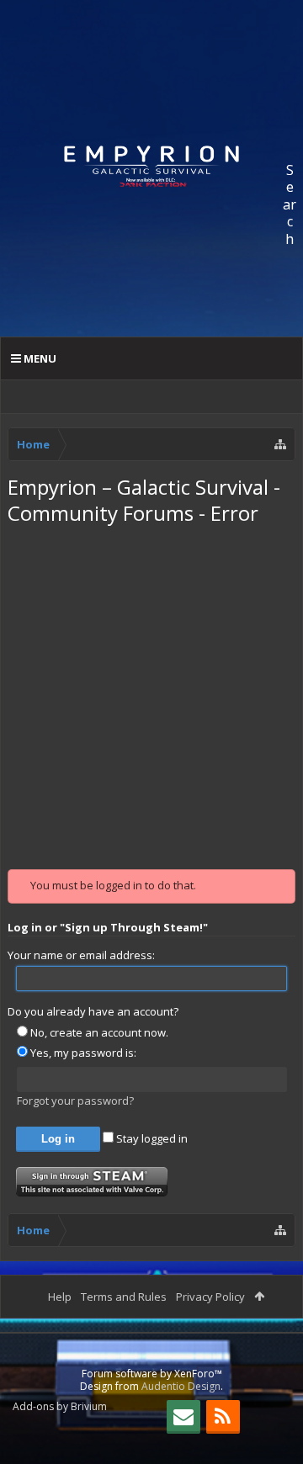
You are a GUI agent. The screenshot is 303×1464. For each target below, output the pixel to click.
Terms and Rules (124, 1296)
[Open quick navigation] (280, 444)
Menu (38, 358)
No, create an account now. (98, 1032)
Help (60, 1296)
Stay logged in (151, 1138)
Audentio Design (181, 1386)
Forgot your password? (75, 1100)
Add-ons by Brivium (60, 1406)
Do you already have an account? (93, 1011)
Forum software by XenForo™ (152, 1373)
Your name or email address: (81, 955)
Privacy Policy (210, 1296)
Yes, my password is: (82, 1052)
